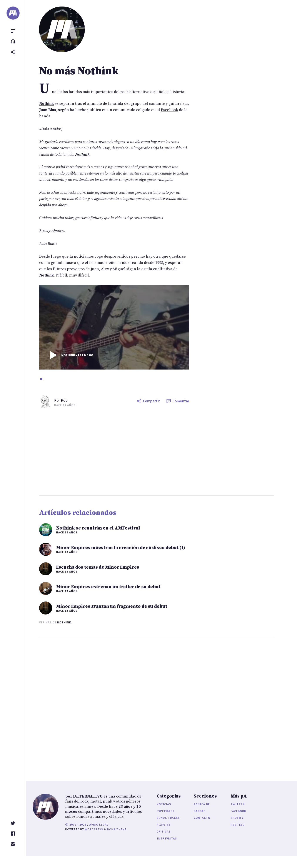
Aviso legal (98, 824)
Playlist (164, 825)
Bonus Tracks (168, 818)
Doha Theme (117, 829)
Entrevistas (167, 838)
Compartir (151, 400)
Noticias (164, 804)
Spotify (237, 818)
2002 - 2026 (77, 824)
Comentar (180, 400)
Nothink (64, 622)
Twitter (238, 804)
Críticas (164, 831)
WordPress (94, 829)
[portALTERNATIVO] (13, 13)
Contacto (202, 818)
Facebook (169, 109)
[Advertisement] (164, 451)
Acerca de (202, 804)
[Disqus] (114, 704)
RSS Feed (238, 825)
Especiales (165, 811)
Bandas (200, 811)
